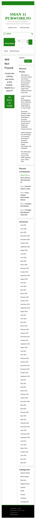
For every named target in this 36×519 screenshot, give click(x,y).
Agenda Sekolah (25, 473)
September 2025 (25, 246)
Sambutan (23, 498)
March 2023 (23, 326)
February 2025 (24, 268)
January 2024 (24, 300)
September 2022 (25, 344)
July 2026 (23, 225)
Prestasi (22, 494)
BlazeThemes (14, 514)
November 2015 (25, 426)
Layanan (22, 487)
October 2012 (24, 452)
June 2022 (23, 354)
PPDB (22, 491)
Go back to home (9, 101)
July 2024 (23, 282)
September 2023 (25, 308)
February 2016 (24, 423)
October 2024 (24, 272)
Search (21, 58)
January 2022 (24, 362)
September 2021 (25, 376)
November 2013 (25, 434)
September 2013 (25, 437)
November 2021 (25, 369)
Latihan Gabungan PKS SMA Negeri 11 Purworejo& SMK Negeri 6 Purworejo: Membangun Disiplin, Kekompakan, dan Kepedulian (26, 140)
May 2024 (23, 290)
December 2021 (25, 365)
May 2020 (23, 405)
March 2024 (23, 293)
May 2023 (23, 322)
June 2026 (23, 228)
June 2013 (23, 444)
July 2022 (23, 351)
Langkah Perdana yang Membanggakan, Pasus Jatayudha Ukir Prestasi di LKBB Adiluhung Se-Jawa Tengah (26, 102)
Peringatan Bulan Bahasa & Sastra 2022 (25, 212)
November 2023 (25, 304)
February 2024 (24, 297)
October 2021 (24, 372)
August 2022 (24, 347)
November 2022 (25, 336)
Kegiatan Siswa (24, 484)
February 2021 (24, 394)
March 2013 (23, 448)
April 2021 (23, 387)
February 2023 (24, 329)
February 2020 (24, 412)
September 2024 (25, 275)
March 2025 (23, 264)
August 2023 (24, 311)
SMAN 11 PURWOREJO (18, 16)
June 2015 (23, 430)
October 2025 (24, 243)
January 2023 (24, 333)
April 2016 (23, 419)
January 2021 (24, 398)
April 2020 (23, 408)
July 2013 (23, 441)
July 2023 (23, 315)
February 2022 (24, 358)
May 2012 (23, 459)
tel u (21, 186)
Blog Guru (23, 480)
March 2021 (23, 390)
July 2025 (23, 254)
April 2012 (23, 462)
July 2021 (23, 380)
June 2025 (23, 257)
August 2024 (24, 279)
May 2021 (23, 383)
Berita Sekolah (24, 476)
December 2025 (25, 236)
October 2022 (24, 340)
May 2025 (23, 261)
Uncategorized (24, 501)
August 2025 (24, 250)
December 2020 (25, 401)
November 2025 (25, 239)
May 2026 (23, 232)
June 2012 (23, 455)
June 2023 (23, 318)
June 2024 (23, 286)
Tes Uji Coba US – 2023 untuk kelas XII (25, 180)
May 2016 (23, 416)
